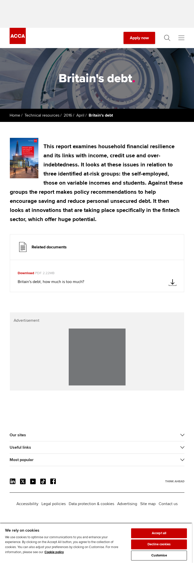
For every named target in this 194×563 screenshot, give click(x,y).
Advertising (127, 503)
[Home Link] (174, 481)
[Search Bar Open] (167, 38)
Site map (148, 503)
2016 (68, 115)
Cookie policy (54, 552)
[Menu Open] (181, 38)
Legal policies (53, 503)
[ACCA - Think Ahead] (18, 42)
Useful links (20, 447)
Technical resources (42, 115)
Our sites (18, 435)
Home (15, 115)
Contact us (168, 503)
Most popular (22, 459)
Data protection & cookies (91, 503)
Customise (159, 555)
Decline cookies (159, 544)
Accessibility (27, 503)
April (80, 115)
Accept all (159, 533)
